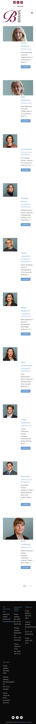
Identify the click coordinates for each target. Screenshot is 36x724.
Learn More (26, 67)
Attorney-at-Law (26, 49)
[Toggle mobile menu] (32, 13)
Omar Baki (25, 476)
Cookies (29, 722)
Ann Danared (26, 149)
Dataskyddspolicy (22, 722)
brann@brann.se (8, 621)
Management (25, 155)
